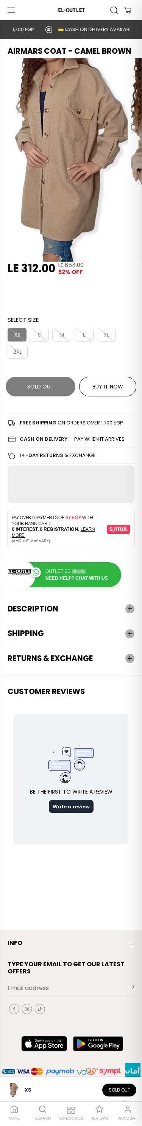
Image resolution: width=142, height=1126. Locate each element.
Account (128, 1118)
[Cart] (127, 10)
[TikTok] (39, 1009)
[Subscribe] (131, 988)
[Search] (114, 10)
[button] (12, 10)
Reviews (99, 1118)
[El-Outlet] (71, 10)
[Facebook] (14, 1009)
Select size (23, 320)
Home (14, 1118)
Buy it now (107, 386)
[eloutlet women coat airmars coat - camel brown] (64, 160)
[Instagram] (26, 1009)
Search (43, 1118)
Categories (71, 1118)
